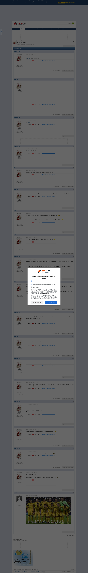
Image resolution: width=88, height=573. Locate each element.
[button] (44, 287)
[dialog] (44, 286)
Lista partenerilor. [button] (45, 293)
